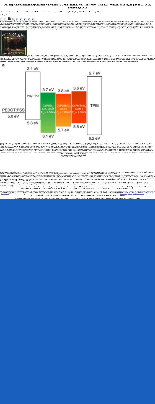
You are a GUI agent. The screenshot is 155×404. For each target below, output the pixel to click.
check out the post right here (68, 191)
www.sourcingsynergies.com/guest (116, 191)
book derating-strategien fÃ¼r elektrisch (13, 191)
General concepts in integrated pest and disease (132, 194)
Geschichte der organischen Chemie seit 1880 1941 (142, 191)
